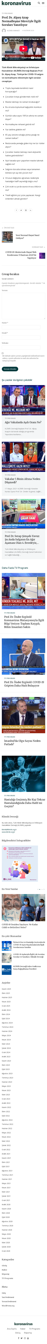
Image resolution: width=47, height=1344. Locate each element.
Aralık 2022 (6, 1103)
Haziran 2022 (7, 1128)
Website (5, 343)
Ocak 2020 (6, 1251)
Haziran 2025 (7, 997)
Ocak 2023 (6, 1099)
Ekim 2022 (6, 1111)
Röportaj (5, 1274)
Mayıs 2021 (6, 1183)
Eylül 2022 (6, 1116)
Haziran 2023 (7, 1082)
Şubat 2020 (6, 1247)
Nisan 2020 (6, 1238)
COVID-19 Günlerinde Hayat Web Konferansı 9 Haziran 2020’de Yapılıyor (20, 255)
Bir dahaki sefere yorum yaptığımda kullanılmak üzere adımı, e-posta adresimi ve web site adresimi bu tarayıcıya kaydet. (23, 358)
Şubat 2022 (6, 1145)
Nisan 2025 (6, 1001)
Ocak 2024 (6, 1052)
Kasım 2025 (6, 989)
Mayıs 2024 (6, 1035)
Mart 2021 (6, 1192)
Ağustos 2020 (7, 1221)
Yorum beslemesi (9, 1301)
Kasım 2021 (6, 1158)
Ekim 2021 (6, 1162)
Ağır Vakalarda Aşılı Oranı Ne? (23, 422)
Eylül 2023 (6, 1069)
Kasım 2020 (6, 1209)
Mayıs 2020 (6, 1234)
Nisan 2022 (6, 1137)
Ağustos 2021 (7, 1171)
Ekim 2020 (6, 1213)
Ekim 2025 (6, 993)
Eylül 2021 (6, 1166)
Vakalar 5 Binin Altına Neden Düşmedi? (22, 480)
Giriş (4, 1293)
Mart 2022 (6, 1141)
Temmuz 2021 (7, 1175)
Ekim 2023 (6, 1065)
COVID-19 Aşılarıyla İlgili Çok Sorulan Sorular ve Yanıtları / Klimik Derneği (29, 955)
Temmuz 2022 (7, 1124)
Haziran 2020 (7, 1230)
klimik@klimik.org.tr (9, 829)
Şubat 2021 (6, 1196)
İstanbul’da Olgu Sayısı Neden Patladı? (22, 742)
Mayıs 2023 (6, 1086)
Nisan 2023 (6, 1090)
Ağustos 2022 (7, 1120)
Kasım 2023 (6, 1061)
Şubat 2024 (6, 1048)
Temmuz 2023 (7, 1078)
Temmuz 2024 (7, 1027)
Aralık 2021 (6, 1154)
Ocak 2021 (6, 1200)
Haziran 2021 (7, 1179)
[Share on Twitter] (21, 210)
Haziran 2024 (7, 1031)
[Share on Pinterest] (26, 210)
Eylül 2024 (6, 1018)
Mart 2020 (6, 1242)
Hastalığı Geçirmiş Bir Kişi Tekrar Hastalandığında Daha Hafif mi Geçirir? (24, 803)
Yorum (4, 290)
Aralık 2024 (6, 1010)
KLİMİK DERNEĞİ (13, 31)
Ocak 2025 (6, 1006)
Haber (4, 1270)
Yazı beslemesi (8, 1297)
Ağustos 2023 (7, 1073)
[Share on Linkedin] (30, 210)
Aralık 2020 (6, 1204)
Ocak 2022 (6, 1149)
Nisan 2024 (6, 1039)
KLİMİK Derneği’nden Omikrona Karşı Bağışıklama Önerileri (27, 967)
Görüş (4, 1266)
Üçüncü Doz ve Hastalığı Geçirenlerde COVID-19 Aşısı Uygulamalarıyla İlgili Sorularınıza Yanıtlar (29, 944)
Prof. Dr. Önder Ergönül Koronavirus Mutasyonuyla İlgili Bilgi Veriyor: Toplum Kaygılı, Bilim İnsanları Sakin (24, 622)
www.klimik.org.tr (8, 832)
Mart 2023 (6, 1094)
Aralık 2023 (6, 1056)
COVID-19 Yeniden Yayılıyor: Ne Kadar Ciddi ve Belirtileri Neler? (20, 926)
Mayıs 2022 (6, 1132)
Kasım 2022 (6, 1107)
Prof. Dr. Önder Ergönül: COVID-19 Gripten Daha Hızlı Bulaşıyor (24, 684)
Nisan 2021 (6, 1187)
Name (5, 323)
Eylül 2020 (6, 1217)
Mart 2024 (6, 1044)
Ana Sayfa (12, 1329)
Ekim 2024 (6, 1014)
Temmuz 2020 (7, 1225)
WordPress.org (8, 1306)
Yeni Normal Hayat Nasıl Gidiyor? (27, 236)
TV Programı (7, 13)
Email (5, 333)
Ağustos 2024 (7, 1023)
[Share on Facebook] (16, 210)
